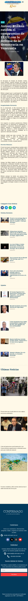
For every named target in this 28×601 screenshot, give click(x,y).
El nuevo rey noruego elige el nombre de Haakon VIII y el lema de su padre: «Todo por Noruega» (18, 220)
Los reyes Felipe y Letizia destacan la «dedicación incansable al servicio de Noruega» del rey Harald (17, 246)
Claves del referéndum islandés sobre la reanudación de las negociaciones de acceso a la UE (18, 273)
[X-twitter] (12, 539)
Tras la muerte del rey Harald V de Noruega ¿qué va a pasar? (18, 259)
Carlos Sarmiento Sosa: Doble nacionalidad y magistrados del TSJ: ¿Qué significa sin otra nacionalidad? (18, 324)
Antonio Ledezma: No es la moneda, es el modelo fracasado (17, 354)
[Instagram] (16, 539)
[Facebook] (8, 539)
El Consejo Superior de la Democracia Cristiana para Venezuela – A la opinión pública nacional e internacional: (17, 294)
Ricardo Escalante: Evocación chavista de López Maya (18, 306)
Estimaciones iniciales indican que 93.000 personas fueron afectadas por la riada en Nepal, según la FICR (18, 233)
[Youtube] (20, 539)
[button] (23, 2)
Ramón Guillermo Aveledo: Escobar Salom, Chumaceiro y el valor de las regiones (18, 340)
